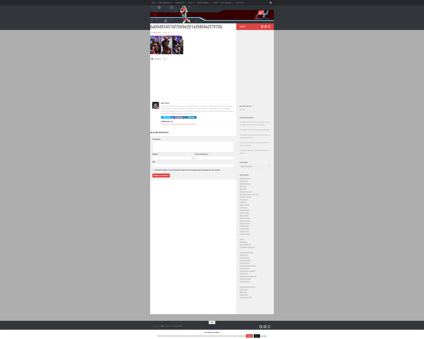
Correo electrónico (202, 154)
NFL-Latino (243, 186)
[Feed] (265, 26)
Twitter (166, 117)
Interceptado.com (246, 192)
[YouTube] (269, 26)
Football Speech (245, 178)
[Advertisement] (193, 79)
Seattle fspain (244, 226)
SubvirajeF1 (243, 242)
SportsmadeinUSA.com (247, 287)
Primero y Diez (244, 213)
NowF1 (242, 239)
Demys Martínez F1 (246, 245)
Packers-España (245, 218)
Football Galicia (245, 263)
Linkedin (190, 117)
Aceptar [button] (249, 336)
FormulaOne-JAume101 (247, 247)
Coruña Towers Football (247, 271)
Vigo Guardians (245, 268)
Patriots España (245, 223)
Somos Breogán (245, 260)
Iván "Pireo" (157, 33)
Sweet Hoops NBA (246, 297)
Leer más (263, 336)
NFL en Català (244, 215)
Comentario (156, 139)
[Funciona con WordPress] (162, 326)
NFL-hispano (244, 200)
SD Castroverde (245, 282)
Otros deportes (226, 3)
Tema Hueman (178, 326)
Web (153, 162)
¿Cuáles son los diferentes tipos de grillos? (256, 130)
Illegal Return (244, 181)
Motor (190, 3)
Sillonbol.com (244, 289)
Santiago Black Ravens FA (248, 276)
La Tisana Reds (244, 229)
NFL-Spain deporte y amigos (249, 194)
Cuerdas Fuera (244, 210)
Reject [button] (257, 336)
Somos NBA (244, 295)
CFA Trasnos (244, 274)
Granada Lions (244, 231)
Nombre (155, 154)
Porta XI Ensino (244, 258)
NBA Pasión (243, 292)
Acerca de (239, 3)
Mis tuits (242, 110)
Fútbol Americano (164, 3)
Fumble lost (243, 207)
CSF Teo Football (245, 279)
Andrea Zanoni (244, 205)
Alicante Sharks (245, 234)
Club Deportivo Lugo (246, 252)
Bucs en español (245, 221)
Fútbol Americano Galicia (248, 266)
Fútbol (215, 3)
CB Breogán (243, 255)
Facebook (179, 117)
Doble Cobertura (245, 184)
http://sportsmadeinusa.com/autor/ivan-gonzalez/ (179, 124)
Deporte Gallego (202, 3)
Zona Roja (243, 202)
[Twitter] (262, 26)
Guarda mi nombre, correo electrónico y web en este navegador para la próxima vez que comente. (188, 170)
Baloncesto (180, 3)
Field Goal (243, 189)
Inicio (153, 3)
